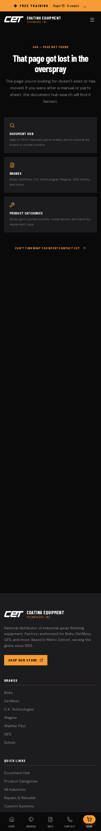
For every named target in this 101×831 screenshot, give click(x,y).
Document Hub (17, 773)
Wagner (10, 717)
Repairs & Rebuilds (20, 797)
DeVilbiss (11, 701)
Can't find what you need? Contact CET (47, 248)
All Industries (15, 789)
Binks (8, 692)
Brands (31, 826)
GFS (7, 734)
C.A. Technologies (19, 709)
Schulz (9, 742)
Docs (51, 826)
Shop (89, 826)
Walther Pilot (15, 726)
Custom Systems (19, 806)
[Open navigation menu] (92, 19)
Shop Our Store (23, 660)
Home (12, 826)
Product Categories (21, 781)
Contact (69, 826)
